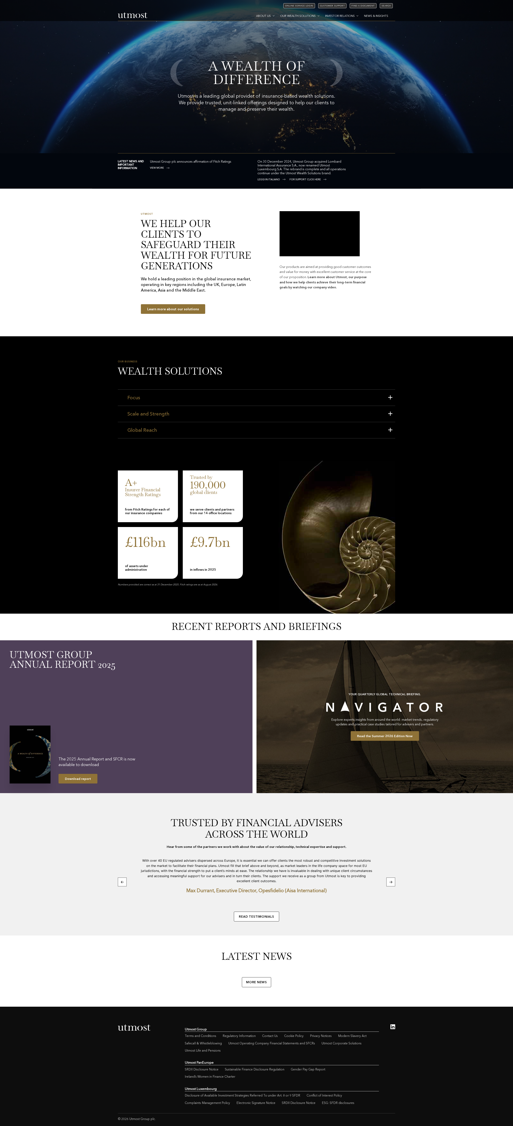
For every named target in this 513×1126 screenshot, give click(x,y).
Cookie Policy (294, 1036)
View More (157, 168)
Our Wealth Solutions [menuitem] (298, 16)
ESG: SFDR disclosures (338, 1103)
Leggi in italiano (269, 179)
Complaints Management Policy (207, 1103)
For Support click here (305, 179)
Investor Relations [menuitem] (340, 16)
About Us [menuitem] (263, 16)
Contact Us (270, 1036)
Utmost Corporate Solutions (341, 1043)
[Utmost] (133, 15)
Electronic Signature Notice (255, 1103)
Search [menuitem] (386, 5)
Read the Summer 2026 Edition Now (385, 736)
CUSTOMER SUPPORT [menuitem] (332, 5)
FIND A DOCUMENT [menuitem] (363, 5)
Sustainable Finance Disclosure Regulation (254, 1069)
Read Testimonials (256, 916)
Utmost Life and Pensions (203, 1050)
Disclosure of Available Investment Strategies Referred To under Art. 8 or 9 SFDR (242, 1095)
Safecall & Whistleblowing (203, 1043)
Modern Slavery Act (352, 1036)
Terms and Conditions (200, 1036)
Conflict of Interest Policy (324, 1095)
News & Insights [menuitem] (376, 16)
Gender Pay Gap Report (308, 1069)
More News (256, 982)
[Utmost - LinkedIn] (392, 1026)
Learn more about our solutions (173, 309)
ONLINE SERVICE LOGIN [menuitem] (299, 5)
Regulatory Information (239, 1036)
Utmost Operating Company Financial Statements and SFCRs (271, 1043)
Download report (78, 779)
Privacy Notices (321, 1036)
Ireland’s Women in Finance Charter (210, 1076)
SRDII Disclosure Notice (201, 1069)
